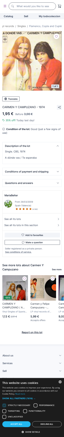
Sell (26, 16)
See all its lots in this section (21, 225)
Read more (20, 394)
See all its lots (12, 219)
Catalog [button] (8, 16)
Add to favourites (34, 235)
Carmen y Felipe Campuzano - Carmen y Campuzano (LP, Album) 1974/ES (40, 305)
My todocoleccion (49, 16)
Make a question (34, 242)
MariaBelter (11, 195)
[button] (32, 146)
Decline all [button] (47, 424)
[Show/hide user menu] (4, 6)
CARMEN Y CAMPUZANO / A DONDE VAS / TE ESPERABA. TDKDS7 (14, 305)
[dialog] (32, 407)
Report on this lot (32, 332)
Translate (13, 99)
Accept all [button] (16, 424)
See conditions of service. (18, 252)
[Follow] (56, 36)
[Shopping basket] (60, 6)
